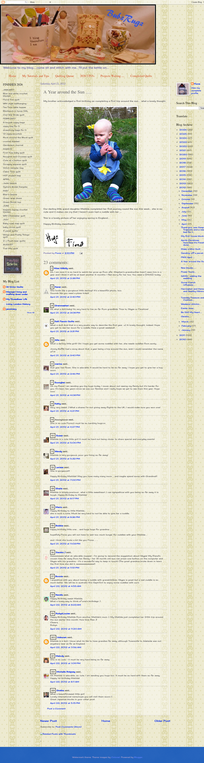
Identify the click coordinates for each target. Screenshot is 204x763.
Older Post (162, 720)
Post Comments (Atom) (68, 727)
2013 (183, 183)
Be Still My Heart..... (191, 312)
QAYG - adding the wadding (191, 277)
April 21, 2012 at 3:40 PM (65, 355)
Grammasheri (62, 305)
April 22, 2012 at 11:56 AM (65, 647)
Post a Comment (56, 708)
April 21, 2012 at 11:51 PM (64, 567)
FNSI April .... (188, 257)
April (184, 224)
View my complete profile (196, 90)
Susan (59, 435)
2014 (183, 179)
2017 (182, 167)
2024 (183, 138)
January (186, 330)
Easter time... (188, 308)
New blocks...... (188, 268)
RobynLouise (63, 613)
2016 (183, 171)
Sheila (59, 488)
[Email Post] (81, 253)
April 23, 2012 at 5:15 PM (65, 703)
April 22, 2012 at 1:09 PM (65, 663)
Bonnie (59, 576)
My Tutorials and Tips (35, 76)
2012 (183, 187)
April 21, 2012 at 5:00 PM (65, 443)
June (185, 215)
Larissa (59, 467)
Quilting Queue (64, 76)
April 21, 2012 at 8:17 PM (64, 498)
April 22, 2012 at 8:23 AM (65, 605)
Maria (59, 507)
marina (58, 364)
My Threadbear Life (16, 299)
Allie (57, 340)
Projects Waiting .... (112, 76)
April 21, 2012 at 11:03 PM (65, 543)
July (184, 211)
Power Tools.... (188, 272)
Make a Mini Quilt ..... (192, 249)
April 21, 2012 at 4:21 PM (64, 411)
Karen (58, 287)
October (186, 199)
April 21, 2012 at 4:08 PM (65, 395)
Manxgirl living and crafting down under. (17, 293)
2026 (183, 130)
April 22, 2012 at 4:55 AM (65, 586)
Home (12, 76)
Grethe (60, 690)
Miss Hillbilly (61, 268)
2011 (182, 335)
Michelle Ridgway (66, 672)
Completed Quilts (141, 76)
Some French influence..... (188, 283)
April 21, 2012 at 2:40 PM (65, 297)
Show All (30, 312)
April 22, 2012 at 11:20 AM (66, 629)
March (185, 321)
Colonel (115, 757)
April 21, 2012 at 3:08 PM (65, 312)
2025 (183, 134)
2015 (183, 175)
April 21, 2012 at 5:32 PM (65, 458)
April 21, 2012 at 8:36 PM (65, 517)
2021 (183, 150)
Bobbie (59, 525)
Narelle (59, 595)
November (187, 195)
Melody (60, 656)
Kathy (58, 403)
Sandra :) (60, 552)
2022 (183, 146)
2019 (183, 158)
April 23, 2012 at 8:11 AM (64, 682)
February (187, 326)
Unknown (62, 637)
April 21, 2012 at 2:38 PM (65, 278)
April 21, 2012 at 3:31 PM (64, 331)
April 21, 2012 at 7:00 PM (65, 480)
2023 (183, 142)
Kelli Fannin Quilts (64, 321)
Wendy (58, 451)
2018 (183, 162)
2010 (183, 339)
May (184, 220)
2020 (183, 154)
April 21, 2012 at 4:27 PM (65, 427)
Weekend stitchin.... (191, 304)
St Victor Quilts (14, 287)
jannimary (11, 309)
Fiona (197, 84)
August (186, 207)
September (188, 203)
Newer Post (48, 720)
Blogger (138, 757)
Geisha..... (186, 316)
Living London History (18, 304)
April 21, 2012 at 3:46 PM (65, 374)
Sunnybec (60, 382)
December (187, 191)
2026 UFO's (87, 76)
